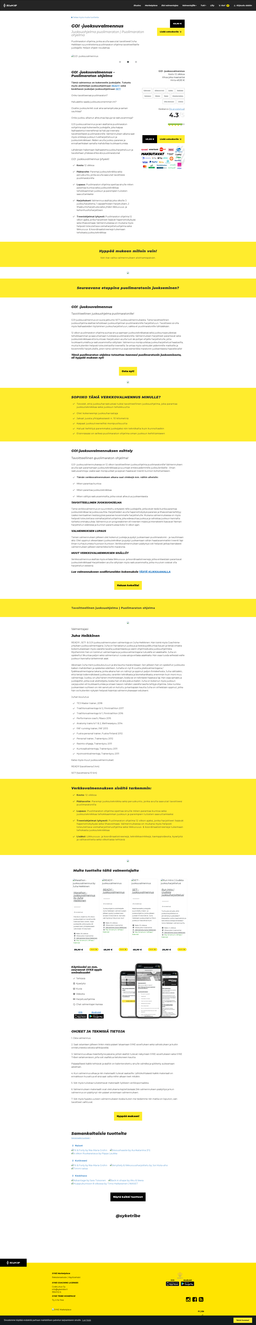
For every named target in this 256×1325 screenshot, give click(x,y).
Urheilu (180, 101)
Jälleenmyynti (159, 90)
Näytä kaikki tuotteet (80, 1138)
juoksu (170, 90)
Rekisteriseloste (59, 1277)
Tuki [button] (203, 5)
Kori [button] (224, 5)
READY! (116, 86)
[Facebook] (194, 1299)
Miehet (157, 96)
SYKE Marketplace (61, 1273)
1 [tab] (120, 62)
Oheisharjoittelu (177, 96)
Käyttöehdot (74, 1277)
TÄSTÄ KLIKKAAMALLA (155, 571)
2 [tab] (128, 62)
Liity (212, 5)
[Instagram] (188, 1299)
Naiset (166, 96)
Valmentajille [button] (188, 5)
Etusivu (137, 5)
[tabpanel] (128, 56)
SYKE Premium (169, 101)
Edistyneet (147, 90)
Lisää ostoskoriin (169, 32)
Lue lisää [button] (86, 1320)
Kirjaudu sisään (244, 5)
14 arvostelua (177, 109)
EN (202, 1311)
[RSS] (201, 1299)
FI (199, 1311)
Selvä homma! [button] (242, 1320)
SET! (118, 89)
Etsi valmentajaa (169, 5)
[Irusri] (202, 1315)
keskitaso (180, 90)
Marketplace (151, 5)
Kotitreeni (147, 96)
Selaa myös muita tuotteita (86, 17)
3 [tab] (136, 62)
